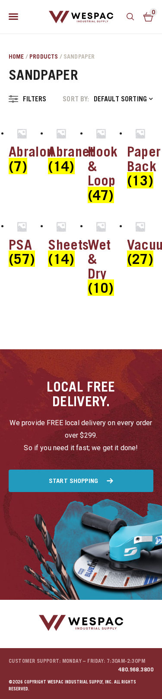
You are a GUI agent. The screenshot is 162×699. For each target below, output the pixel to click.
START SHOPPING (73, 480)
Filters (34, 98)
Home (16, 56)
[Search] (130, 17)
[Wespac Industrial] (81, 16)
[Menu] (13, 16)
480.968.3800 (135, 669)
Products (43, 56)
